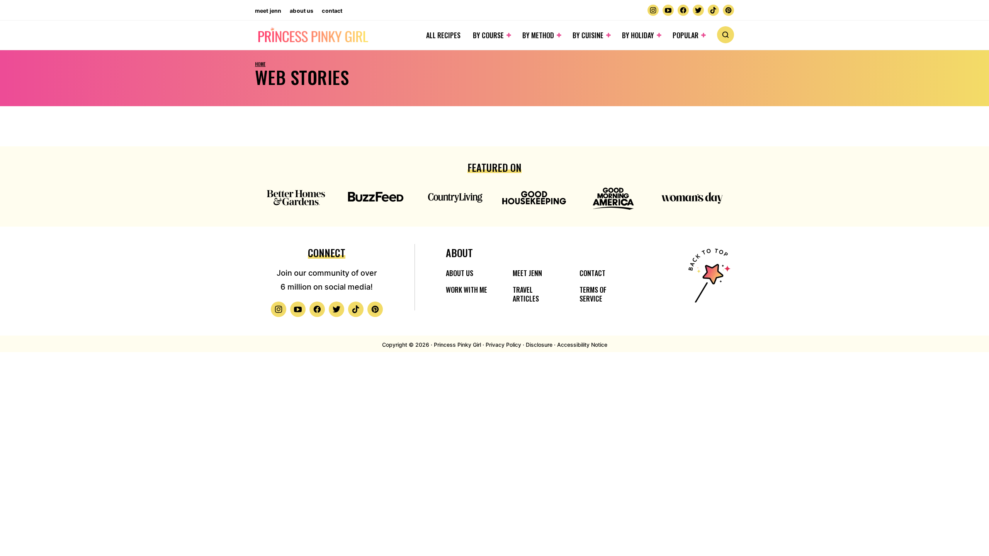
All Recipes (443, 35)
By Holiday (638, 35)
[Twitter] (698, 10)
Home (260, 64)
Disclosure (539, 344)
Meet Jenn (268, 10)
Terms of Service (593, 294)
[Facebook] (683, 10)
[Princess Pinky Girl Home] (312, 35)
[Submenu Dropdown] (508, 35)
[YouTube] (668, 10)
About (459, 252)
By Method (538, 35)
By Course (488, 35)
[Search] (725, 34)
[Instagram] (653, 10)
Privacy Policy (503, 344)
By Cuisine (588, 35)
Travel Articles (526, 294)
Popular (685, 35)
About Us (301, 10)
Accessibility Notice (582, 344)
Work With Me (466, 290)
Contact (332, 10)
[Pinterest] (728, 10)
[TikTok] (713, 10)
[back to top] (708, 280)
